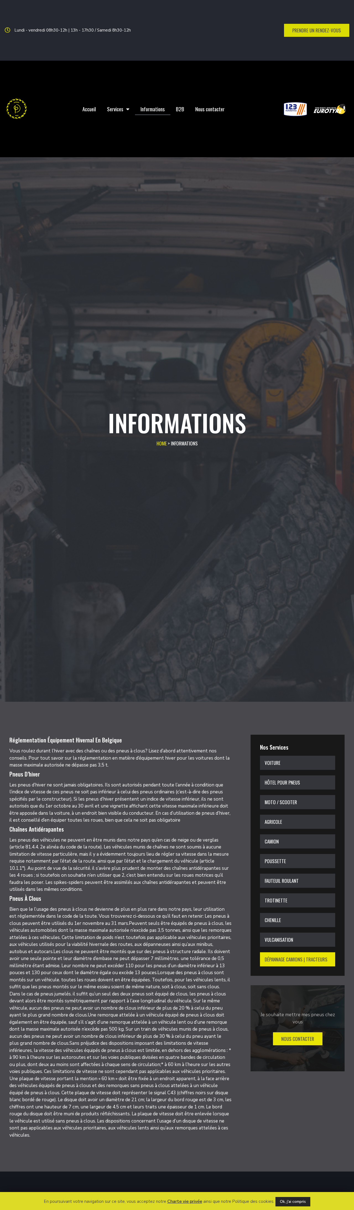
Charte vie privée (184, 1201)
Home (162, 443)
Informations (152, 109)
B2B (180, 109)
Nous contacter (210, 109)
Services (115, 109)
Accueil (89, 109)
